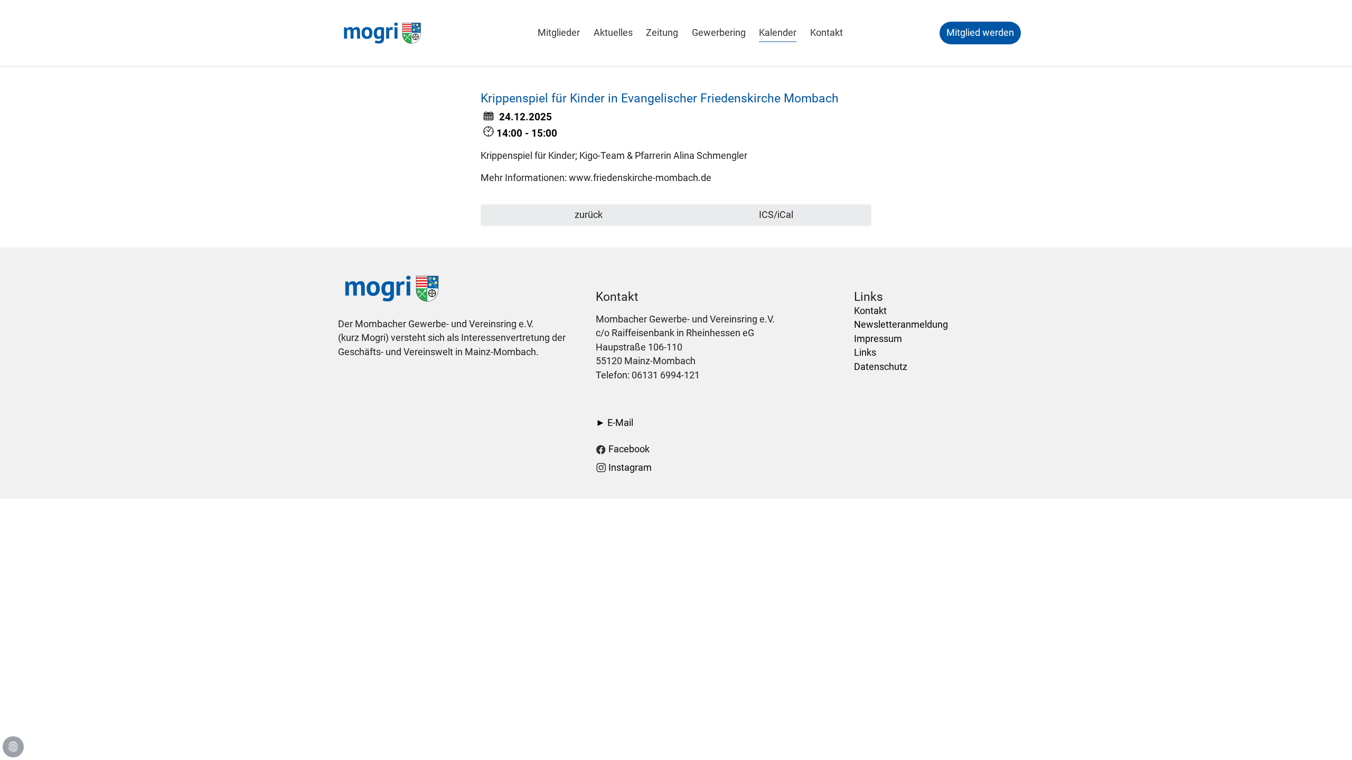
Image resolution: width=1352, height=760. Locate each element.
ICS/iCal (776, 215)
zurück (587, 215)
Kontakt (870, 311)
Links (865, 352)
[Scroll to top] (1327, 735)
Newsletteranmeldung (901, 324)
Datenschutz (880, 367)
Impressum (878, 339)
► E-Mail (614, 422)
